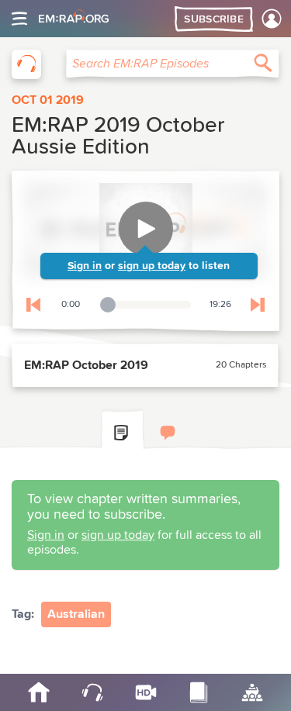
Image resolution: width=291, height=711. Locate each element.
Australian (76, 614)
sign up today (151, 266)
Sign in (85, 266)
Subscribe (214, 19)
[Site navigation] (19, 18)
